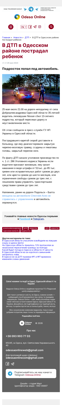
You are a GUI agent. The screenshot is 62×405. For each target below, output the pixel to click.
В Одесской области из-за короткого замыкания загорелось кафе (26, 253)
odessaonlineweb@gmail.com (24, 350)
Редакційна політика (31, 316)
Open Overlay (10, 26)
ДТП (25, 228)
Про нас (31, 330)
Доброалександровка (12, 228)
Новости (33, 228)
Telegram (38, 218)
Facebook (24, 218)
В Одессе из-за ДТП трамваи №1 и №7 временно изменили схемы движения (26, 258)
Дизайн (23, 383)
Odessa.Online (33, 374)
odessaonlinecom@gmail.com (24, 357)
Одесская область (11, 231)
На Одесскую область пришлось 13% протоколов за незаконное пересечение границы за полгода (28, 246)
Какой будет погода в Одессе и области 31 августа (27, 250)
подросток (26, 231)
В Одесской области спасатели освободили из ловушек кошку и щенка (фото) (29, 241)
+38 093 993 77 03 (18, 336)
